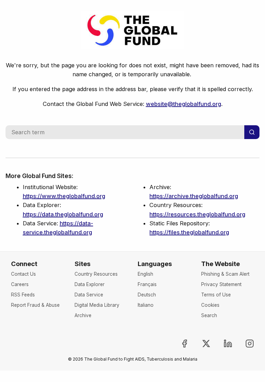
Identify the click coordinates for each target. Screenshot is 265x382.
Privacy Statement (221, 284)
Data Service (89, 294)
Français (147, 284)
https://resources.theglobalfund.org (197, 214)
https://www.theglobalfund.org (64, 196)
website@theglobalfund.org (183, 103)
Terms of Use (216, 294)
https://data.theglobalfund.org (63, 214)
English (145, 274)
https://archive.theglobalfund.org (193, 196)
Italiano (146, 305)
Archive (83, 315)
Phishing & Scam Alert (225, 274)
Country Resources (96, 274)
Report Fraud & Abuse (35, 305)
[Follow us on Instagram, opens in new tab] (244, 343)
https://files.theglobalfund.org (189, 232)
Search (209, 315)
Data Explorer (90, 284)
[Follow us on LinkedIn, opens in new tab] (222, 343)
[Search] (251, 132)
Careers (20, 284)
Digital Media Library (97, 305)
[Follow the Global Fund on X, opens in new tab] (200, 343)
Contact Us (23, 274)
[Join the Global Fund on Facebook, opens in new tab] (179, 343)
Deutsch (147, 294)
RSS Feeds (23, 294)
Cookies (210, 305)
